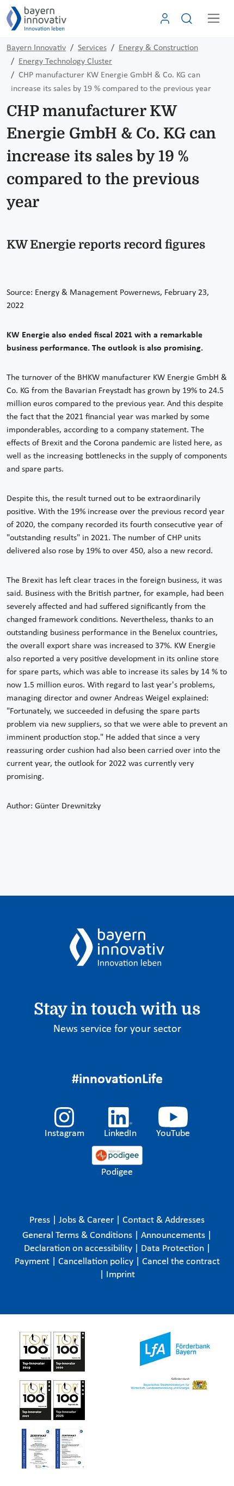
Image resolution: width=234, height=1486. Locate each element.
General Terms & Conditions (78, 1235)
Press (40, 1220)
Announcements (174, 1235)
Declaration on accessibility (79, 1248)
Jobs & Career (87, 1220)
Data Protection (173, 1248)
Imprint (120, 1275)
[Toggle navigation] (213, 18)
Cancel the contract (181, 1262)
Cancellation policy (97, 1262)
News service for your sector (117, 1029)
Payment (33, 1262)
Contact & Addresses (163, 1220)
